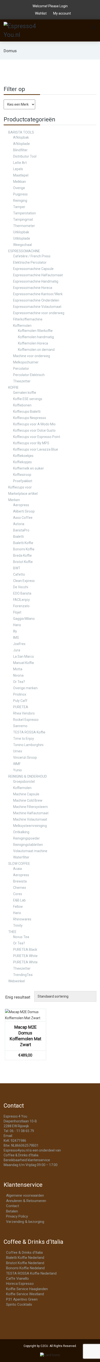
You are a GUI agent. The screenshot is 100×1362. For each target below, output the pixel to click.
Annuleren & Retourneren (26, 1201)
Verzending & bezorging (25, 1221)
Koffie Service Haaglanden (27, 1289)
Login (63, 6)
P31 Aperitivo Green (22, 1299)
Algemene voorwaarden (25, 1195)
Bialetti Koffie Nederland (25, 1257)
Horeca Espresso (20, 1283)
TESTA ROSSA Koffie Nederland (31, 1273)
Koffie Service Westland (25, 1294)
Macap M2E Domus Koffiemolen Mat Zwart (25, 1036)
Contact (12, 1206)
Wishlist (40, 13)
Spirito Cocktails (19, 1304)
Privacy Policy (17, 1216)
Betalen (12, 1211)
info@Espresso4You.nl (31, 1136)
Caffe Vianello (17, 1278)
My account (61, 13)
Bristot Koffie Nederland (25, 1263)
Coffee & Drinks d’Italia (24, 1252)
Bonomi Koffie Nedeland (25, 1268)
